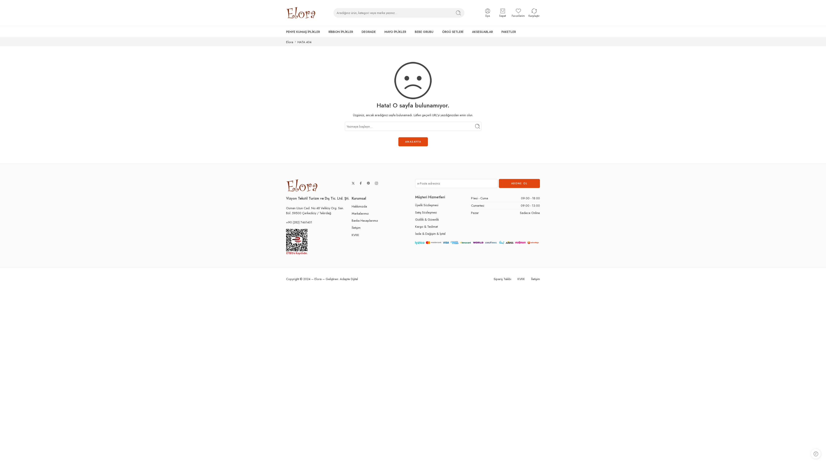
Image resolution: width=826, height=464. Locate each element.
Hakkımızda (359, 206)
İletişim (356, 227)
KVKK (355, 235)
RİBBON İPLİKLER (340, 31)
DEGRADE (369, 31)
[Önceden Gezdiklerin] (816, 454)
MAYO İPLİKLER (395, 31)
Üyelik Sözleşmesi (426, 205)
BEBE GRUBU (424, 31)
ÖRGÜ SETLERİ (452, 31)
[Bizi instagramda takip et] (376, 183)
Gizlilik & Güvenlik (427, 219)
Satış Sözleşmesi (426, 212)
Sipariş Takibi (502, 279)
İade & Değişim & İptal (430, 233)
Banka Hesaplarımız (365, 220)
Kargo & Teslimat (426, 226)
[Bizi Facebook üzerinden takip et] (360, 183)
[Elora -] (301, 12)
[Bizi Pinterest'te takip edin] (368, 183)
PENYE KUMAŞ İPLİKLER (303, 31)
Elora (289, 42)
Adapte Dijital (349, 279)
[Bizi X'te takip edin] (353, 183)
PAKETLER (508, 31)
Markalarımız (360, 213)
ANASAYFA (413, 142)
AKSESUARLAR (482, 31)
